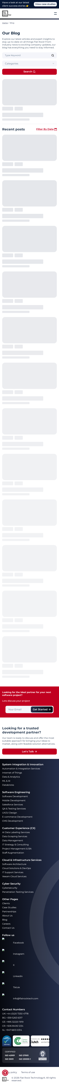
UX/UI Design (10, 812)
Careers (6, 924)
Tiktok (16, 987)
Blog (4, 919)
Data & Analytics (11, 777)
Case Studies (9, 907)
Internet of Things (12, 772)
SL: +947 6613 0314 (12, 1030)
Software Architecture (14, 864)
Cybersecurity (9, 888)
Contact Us (8, 928)
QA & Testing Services (14, 808)
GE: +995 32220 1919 (12, 1022)
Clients (6, 903)
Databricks (8, 785)
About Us (7, 915)
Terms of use (28, 1072)
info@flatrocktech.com (25, 998)
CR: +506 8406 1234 (12, 1026)
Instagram (18, 954)
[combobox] (29, 64)
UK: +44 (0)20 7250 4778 (15, 1013)
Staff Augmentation (13, 852)
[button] (5, 1072)
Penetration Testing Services (17, 892)
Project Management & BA (16, 848)
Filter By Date (45, 129)
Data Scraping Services (14, 836)
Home (5, 23)
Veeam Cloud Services (14, 876)
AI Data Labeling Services (16, 832)
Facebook (18, 942)
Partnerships (9, 911)
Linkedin (18, 976)
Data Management (12, 840)
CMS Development (12, 821)
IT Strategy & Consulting (15, 844)
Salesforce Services (12, 804)
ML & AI (6, 781)
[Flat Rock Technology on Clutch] (33, 1042)
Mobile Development (14, 800)
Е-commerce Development (17, 817)
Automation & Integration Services (21, 768)
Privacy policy (9, 1072)
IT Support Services (12, 872)
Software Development (15, 796)
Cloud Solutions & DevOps (16, 868)
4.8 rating (46, 1042)
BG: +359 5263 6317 (12, 1017)
